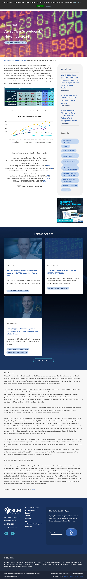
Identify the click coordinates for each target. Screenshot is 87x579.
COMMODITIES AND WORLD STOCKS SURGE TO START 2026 (61, 271)
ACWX (49, 178)
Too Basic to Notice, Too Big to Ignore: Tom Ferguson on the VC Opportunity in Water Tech (21, 273)
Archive (65, 146)
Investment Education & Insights (16, 42)
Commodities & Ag (69, 151)
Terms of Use (78, 576)
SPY (44, 181)
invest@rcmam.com (10, 528)
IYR (48, 176)
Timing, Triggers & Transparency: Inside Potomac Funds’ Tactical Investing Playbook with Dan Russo (22, 331)
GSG (33, 173)
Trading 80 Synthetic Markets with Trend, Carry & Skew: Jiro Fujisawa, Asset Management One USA (69, 115)
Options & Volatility (70, 185)
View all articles (43, 361)
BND (48, 166)
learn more (77, 2)
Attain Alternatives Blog (18, 60)
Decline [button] (48, 6)
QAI (51, 168)
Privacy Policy (68, 576)
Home (6, 60)
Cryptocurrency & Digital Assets (69, 156)
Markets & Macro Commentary (17, 352)
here (27, 78)
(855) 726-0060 (9, 524)
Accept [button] (40, 6)
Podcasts (66, 190)
